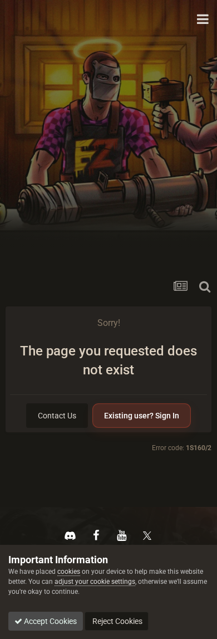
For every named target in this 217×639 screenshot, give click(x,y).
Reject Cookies (116, 621)
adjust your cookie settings (95, 582)
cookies (68, 571)
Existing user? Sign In (141, 415)
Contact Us (57, 415)
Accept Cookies (49, 621)
